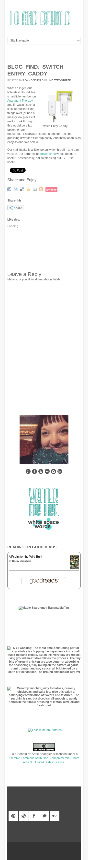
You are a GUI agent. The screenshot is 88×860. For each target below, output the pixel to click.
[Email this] (35, 189)
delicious (24, 816)
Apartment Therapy (20, 100)
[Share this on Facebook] (9, 189)
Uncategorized (59, 80)
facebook (34, 816)
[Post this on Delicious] (22, 189)
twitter (44, 816)
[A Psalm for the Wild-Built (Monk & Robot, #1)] (74, 569)
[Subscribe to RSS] (41, 189)
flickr (54, 816)
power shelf (48, 154)
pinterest (13, 816)
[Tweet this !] (16, 189)
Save (53, 189)
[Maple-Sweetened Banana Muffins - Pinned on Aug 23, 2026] (44, 607)
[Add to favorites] (29, 189)
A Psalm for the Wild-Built (25, 556)
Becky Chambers (21, 561)
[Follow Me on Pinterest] (45, 730)
